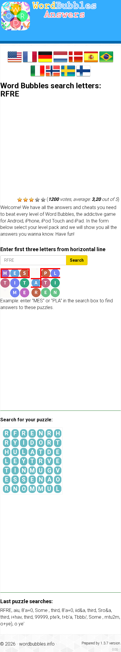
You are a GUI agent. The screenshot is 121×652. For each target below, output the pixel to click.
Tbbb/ (80, 617)
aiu (16, 610)
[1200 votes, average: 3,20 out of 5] (19, 199)
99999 (41, 617)
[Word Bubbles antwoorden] (60, 56)
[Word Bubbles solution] (30, 56)
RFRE (5, 610)
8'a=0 (27, 610)
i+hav (16, 617)
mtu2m (112, 617)
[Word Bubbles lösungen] (45, 56)
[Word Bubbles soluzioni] (38, 70)
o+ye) (6, 624)
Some (42, 610)
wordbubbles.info (37, 644)
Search (77, 260)
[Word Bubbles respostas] (106, 56)
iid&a (80, 610)
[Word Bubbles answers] (15, 56)
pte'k (55, 617)
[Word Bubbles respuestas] (91, 56)
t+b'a (67, 617)
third (55, 610)
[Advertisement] (60, 148)
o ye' (19, 624)
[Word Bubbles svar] (76, 56)
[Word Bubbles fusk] (68, 70)
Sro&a (104, 610)
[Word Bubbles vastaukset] (83, 70)
